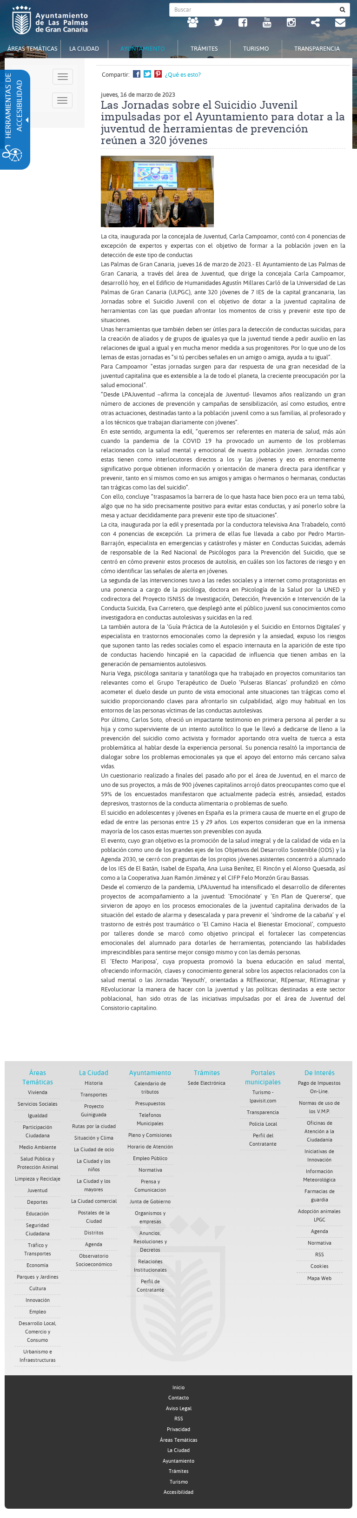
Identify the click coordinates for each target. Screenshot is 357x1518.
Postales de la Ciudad (94, 1217)
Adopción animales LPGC (319, 1215)
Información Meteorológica (319, 1175)
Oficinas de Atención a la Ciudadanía (319, 1131)
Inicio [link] (178, 1388)
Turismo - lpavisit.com (263, 1096)
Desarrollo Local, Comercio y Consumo (37, 1331)
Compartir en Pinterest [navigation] (158, 74)
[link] (192, 24)
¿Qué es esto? (183, 74)
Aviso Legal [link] (179, 1409)
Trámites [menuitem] (204, 48)
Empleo (37, 1312)
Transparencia (263, 1112)
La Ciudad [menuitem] (84, 48)
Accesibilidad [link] (178, 1492)
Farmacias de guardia (319, 1195)
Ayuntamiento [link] (178, 1461)
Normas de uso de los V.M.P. (319, 1107)
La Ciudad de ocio (94, 1150)
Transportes (93, 1095)
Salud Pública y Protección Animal (37, 1163)
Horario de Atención (150, 1147)
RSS (319, 1255)
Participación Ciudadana (37, 1131)
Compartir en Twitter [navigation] (147, 74)
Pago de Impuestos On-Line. (319, 1087)
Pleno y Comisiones (150, 1135)
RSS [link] (178, 1419)
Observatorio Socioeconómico (94, 1260)
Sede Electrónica (206, 1083)
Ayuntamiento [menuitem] (142, 48)
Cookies (320, 1266)
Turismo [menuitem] (256, 48)
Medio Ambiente (37, 1147)
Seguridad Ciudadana (38, 1229)
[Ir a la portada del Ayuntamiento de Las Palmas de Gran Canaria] (50, 20)
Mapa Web (319, 1278)
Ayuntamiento (150, 1072)
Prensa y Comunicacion (150, 1186)
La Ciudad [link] (178, 1450)
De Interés (319, 1072)
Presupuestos (150, 1104)
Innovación (38, 1300)
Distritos (94, 1233)
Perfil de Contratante (150, 1286)
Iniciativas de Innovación (319, 1155)
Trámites (207, 1072)
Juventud (37, 1191)
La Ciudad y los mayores (94, 1185)
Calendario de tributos (150, 1088)
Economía (37, 1265)
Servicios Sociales (38, 1104)
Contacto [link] (178, 1398)
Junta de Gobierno (150, 1202)
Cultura (37, 1289)
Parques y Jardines (38, 1277)
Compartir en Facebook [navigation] (136, 74)
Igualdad (37, 1116)
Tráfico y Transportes (37, 1249)
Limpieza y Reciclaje (37, 1179)
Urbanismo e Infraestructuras (38, 1356)
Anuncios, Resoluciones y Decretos (150, 1241)
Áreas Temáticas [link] (179, 1440)
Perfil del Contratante (263, 1140)
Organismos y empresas (150, 1217)
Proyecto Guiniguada (93, 1110)
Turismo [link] (179, 1482)
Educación (37, 1214)
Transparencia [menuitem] (317, 48)
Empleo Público (150, 1158)
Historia (94, 1083)
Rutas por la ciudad (94, 1126)
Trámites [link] (179, 1471)
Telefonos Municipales (150, 1119)
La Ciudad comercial (94, 1201)
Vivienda (37, 1092)
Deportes (37, 1202)
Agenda (93, 1244)
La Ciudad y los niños (94, 1165)
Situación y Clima (93, 1138)
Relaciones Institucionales (150, 1266)
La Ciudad (93, 1072)
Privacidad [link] (178, 1429)
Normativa (150, 1170)
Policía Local (263, 1124)
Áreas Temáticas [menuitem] (32, 48)
